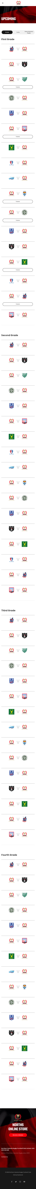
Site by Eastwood (18, 1175)
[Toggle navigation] (2, 3)
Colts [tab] (18, 32)
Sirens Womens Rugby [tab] (29, 32)
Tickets (18, 87)
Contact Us (4, 1157)
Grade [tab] (7, 32)
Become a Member (18, 1135)
